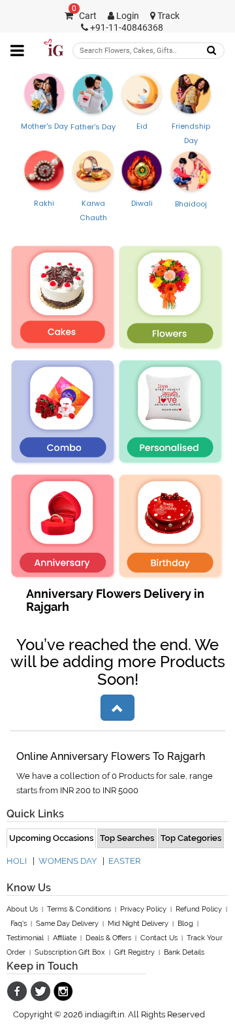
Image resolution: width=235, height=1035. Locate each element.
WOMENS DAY (68, 861)
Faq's (18, 923)
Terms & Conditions (79, 909)
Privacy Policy (143, 909)
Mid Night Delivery (138, 923)
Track (167, 16)
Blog (185, 923)
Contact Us (159, 938)
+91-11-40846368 (125, 28)
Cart (84, 16)
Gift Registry (134, 952)
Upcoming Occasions (51, 838)
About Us (22, 909)
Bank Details (184, 952)
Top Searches (127, 838)
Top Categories (191, 838)
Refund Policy (199, 909)
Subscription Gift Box (70, 952)
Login (126, 16)
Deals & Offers (108, 938)
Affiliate (64, 938)
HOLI (17, 861)
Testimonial (25, 938)
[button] (117, 708)
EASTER (124, 861)
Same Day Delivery (67, 923)
